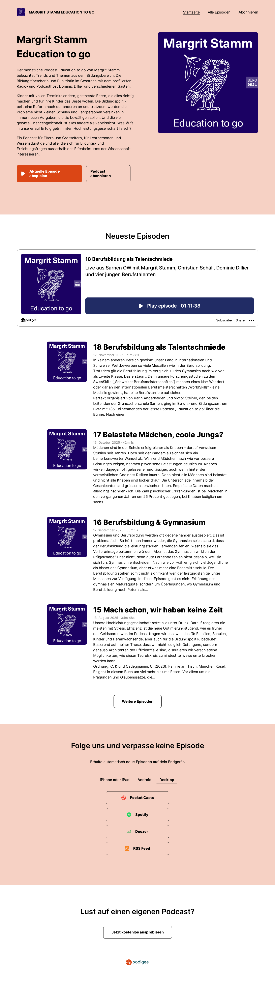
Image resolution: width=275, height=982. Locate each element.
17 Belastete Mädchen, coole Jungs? (158, 434)
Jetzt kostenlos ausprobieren (138, 932)
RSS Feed (141, 848)
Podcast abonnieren (100, 173)
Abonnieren (248, 12)
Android (144, 780)
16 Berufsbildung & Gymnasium (149, 522)
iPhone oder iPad (114, 780)
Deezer (141, 831)
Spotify (141, 814)
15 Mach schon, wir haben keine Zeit (158, 609)
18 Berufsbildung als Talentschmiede (159, 347)
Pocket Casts (142, 798)
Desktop (166, 780)
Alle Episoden (219, 12)
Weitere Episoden (137, 701)
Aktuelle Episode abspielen (44, 173)
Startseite (191, 12)
